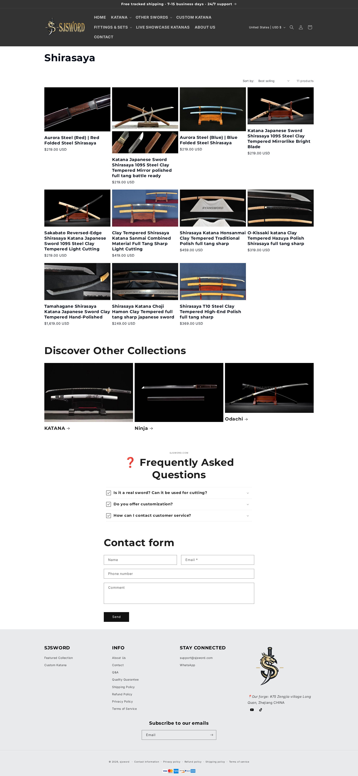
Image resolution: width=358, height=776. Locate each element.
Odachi (234, 419)
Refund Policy (122, 694)
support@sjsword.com (196, 657)
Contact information (146, 761)
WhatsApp (187, 665)
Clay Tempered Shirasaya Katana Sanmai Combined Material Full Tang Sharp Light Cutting (141, 240)
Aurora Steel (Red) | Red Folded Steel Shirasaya (71, 140)
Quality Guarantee (125, 679)
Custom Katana (55, 665)
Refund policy (193, 761)
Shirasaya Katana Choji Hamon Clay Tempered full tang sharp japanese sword (143, 312)
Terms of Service (124, 708)
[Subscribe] (211, 735)
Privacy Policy (122, 701)
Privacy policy (171, 761)
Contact (118, 665)
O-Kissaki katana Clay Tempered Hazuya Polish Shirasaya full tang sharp (276, 238)
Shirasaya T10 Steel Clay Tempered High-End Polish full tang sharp (210, 312)
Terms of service (239, 761)
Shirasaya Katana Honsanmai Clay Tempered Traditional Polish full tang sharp (213, 238)
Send (116, 617)
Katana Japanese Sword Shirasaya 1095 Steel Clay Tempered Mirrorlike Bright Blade (279, 138)
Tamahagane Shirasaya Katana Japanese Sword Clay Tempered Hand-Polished (77, 312)
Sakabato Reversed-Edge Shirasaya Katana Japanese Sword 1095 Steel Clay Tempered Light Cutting (75, 240)
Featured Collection (58, 657)
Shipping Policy (123, 687)
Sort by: (248, 81)
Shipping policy (215, 761)
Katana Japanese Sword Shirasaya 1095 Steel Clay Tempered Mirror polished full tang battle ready (142, 167)
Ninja (141, 428)
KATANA (54, 428)
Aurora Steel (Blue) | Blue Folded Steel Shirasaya (208, 140)
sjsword (124, 761)
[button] (121, 17)
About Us (119, 657)
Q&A (115, 672)
